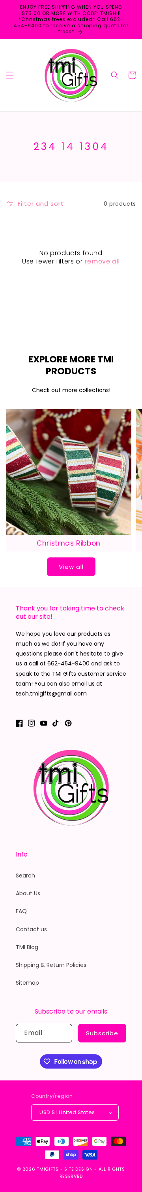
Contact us (31, 929)
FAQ (21, 911)
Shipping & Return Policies (51, 965)
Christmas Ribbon (69, 543)
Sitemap (27, 983)
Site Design (78, 1169)
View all (71, 567)
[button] (10, 75)
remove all (102, 262)
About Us (28, 893)
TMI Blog (27, 947)
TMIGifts (48, 1169)
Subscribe (102, 1033)
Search (25, 875)
